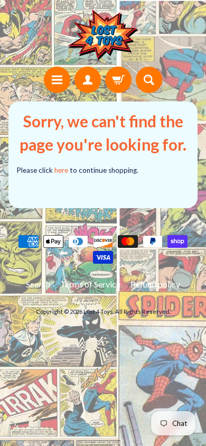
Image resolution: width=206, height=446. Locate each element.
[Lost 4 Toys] (103, 34)
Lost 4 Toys (98, 311)
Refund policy (155, 284)
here (61, 170)
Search (38, 284)
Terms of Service (90, 284)
